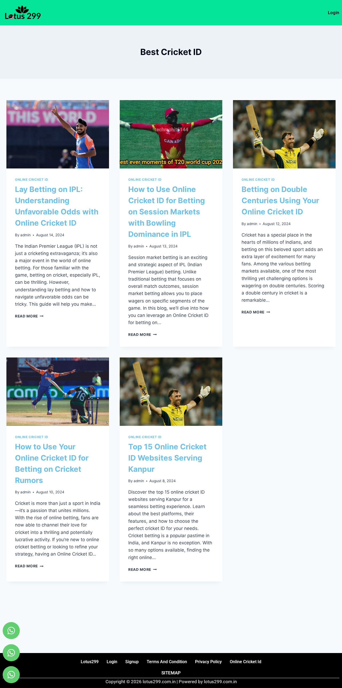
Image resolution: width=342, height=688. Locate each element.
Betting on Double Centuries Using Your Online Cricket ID (280, 200)
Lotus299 (90, 661)
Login (333, 12)
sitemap (171, 672)
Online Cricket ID (31, 180)
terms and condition (167, 661)
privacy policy (208, 661)
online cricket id (245, 661)
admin (25, 235)
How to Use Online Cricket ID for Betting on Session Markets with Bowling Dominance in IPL (166, 212)
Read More (29, 316)
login (112, 661)
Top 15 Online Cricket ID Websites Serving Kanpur (167, 458)
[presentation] (57, 134)
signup (132, 661)
